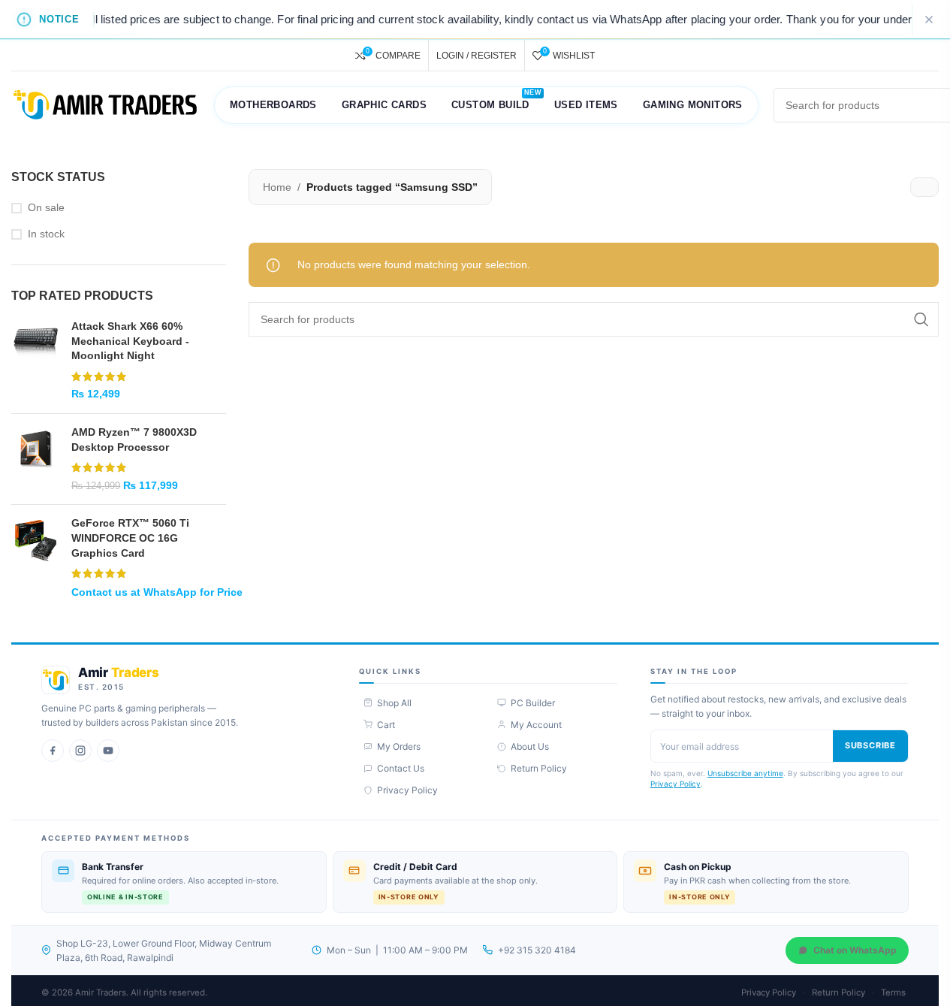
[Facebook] (52, 750)
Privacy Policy (407, 790)
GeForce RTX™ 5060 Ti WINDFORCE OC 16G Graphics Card (130, 537)
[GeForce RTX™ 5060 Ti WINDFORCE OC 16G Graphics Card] (35, 557)
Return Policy (539, 768)
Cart (386, 724)
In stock (46, 234)
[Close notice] (928, 19)
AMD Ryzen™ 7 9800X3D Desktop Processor (134, 439)
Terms (893, 992)
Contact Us (400, 768)
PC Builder (533, 702)
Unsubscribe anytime (745, 773)
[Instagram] (80, 750)
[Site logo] (105, 104)
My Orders (399, 746)
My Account (536, 724)
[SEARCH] (921, 319)
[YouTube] (108, 750)
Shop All (394, 702)
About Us (530, 746)
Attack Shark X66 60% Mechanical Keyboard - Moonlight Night (130, 340)
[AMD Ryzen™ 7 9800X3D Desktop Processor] (35, 459)
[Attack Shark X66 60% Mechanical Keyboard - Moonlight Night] (35, 360)
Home (277, 187)
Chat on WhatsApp (855, 950)
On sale (46, 207)
